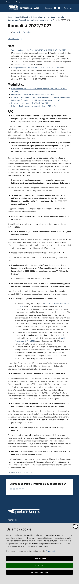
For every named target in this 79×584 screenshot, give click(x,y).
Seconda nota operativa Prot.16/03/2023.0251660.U (38, 50)
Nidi (48, 20)
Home (10, 17)
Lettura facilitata (13, 39)
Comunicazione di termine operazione (32, 94)
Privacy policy (51, 551)
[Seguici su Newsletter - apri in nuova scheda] (54, 8)
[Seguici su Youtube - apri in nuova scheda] (58, 8)
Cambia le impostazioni (39, 572)
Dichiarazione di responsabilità (30, 103)
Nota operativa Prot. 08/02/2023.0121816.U (35, 67)
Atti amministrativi (38, 17)
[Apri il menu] (3, 8)
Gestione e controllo (56, 17)
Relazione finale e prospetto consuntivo (33, 106)
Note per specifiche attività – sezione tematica (26, 20)
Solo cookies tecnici (39, 558)
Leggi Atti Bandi (21, 17)
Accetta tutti (39, 565)
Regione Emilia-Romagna (14, 2)
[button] (71, 8)
